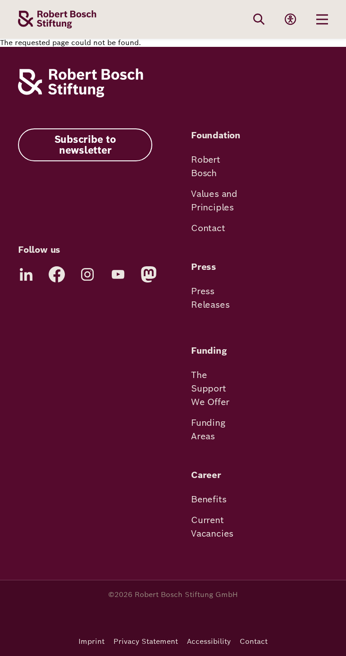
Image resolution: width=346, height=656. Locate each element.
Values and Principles (214, 200)
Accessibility (209, 641)
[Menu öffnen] (322, 19)
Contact (208, 228)
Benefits (208, 499)
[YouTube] (118, 274)
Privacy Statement (146, 641)
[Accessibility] (290, 19)
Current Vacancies (212, 526)
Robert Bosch (205, 166)
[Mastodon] (149, 274)
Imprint (91, 641)
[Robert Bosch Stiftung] (80, 95)
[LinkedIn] (26, 274)
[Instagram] (87, 274)
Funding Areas (208, 429)
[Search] (259, 19)
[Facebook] (57, 274)
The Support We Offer (210, 388)
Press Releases (210, 297)
